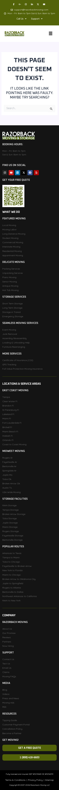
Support (35, 18)
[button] (21, 18)
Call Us (20, 18)
